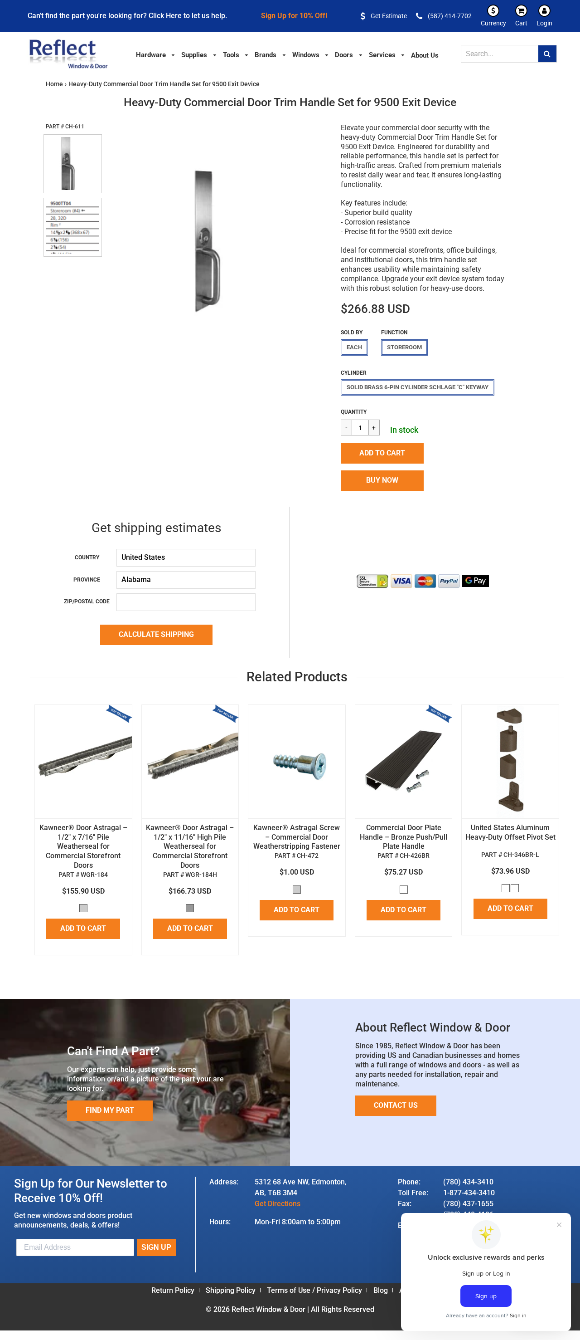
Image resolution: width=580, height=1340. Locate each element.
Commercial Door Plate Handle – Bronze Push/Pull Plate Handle (403, 837)
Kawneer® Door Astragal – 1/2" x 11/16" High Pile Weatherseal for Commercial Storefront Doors (190, 846)
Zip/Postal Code (87, 601)
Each (354, 347)
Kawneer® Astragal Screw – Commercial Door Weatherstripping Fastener (296, 837)
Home (54, 84)
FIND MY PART (110, 1110)
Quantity (354, 412)
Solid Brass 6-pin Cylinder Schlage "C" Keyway (417, 387)
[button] (382, 453)
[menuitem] (156, 54)
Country (87, 557)
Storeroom (404, 347)
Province (86, 580)
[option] (216, 247)
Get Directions (277, 1203)
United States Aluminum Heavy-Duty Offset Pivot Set (510, 832)
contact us (396, 1105)
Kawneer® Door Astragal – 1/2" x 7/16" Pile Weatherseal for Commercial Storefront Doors (83, 846)
